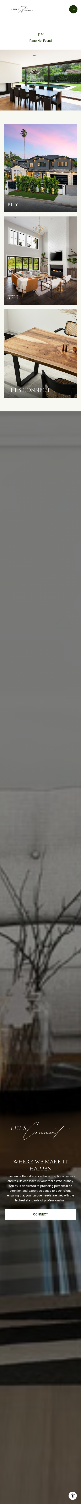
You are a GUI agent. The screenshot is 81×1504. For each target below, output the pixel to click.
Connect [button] (40, 1214)
